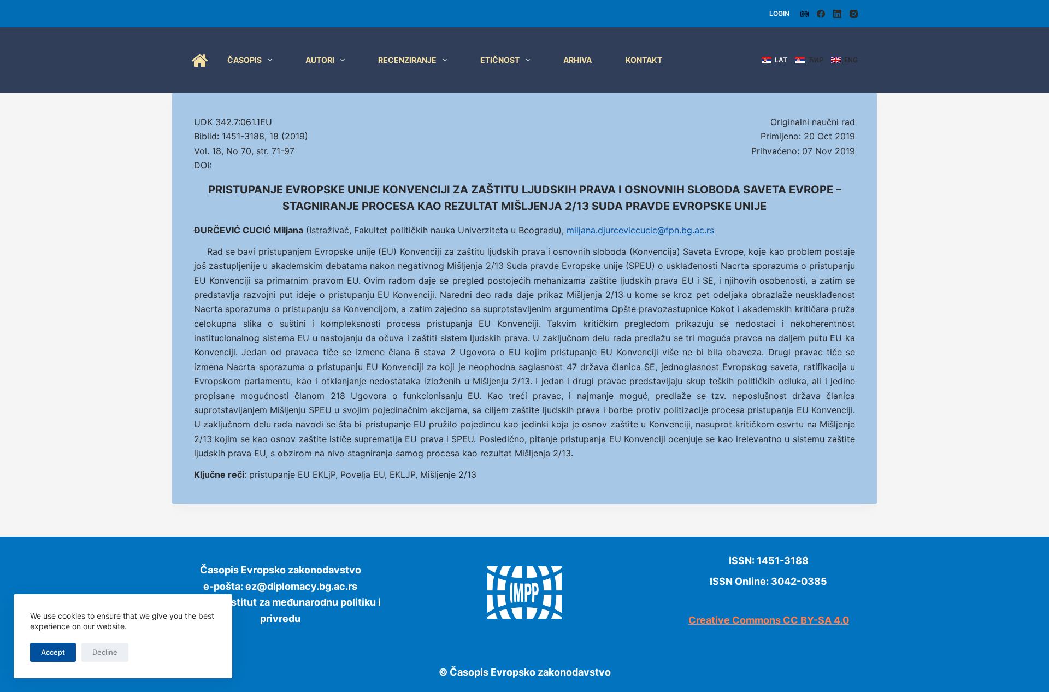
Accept (53, 652)
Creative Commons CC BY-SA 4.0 (768, 620)
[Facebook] (821, 14)
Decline (104, 652)
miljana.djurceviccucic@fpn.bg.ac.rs (640, 230)
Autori (319, 59)
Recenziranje (407, 59)
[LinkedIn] (837, 14)
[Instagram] (854, 14)
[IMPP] (804, 14)
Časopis (244, 59)
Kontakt (644, 59)
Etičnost (500, 59)
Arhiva (577, 59)
